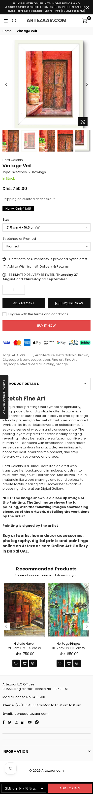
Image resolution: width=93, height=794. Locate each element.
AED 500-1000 (22, 355)
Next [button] (87, 84)
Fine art (57, 359)
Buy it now (46, 325)
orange (62, 364)
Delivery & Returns (54, 266)
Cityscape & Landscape (21, 359)
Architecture (45, 355)
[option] (46, 84)
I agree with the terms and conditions (38, 314)
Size (5, 219)
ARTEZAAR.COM (46, 20)
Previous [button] (6, 84)
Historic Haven (24, 643)
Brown (83, 355)
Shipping (9, 199)
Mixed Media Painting (37, 364)
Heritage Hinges (69, 643)
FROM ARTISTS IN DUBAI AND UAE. (46, 7)
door (46, 359)
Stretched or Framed (19, 239)
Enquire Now (72, 303)
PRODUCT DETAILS (22, 383)
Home (6, 31)
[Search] (14, 20)
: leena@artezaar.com (30, 713)
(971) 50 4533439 (29, 705)
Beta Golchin (12, 160)
